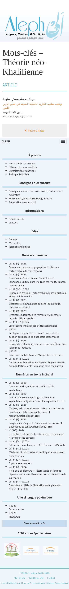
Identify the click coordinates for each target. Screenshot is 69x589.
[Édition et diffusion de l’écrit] (31, 550)
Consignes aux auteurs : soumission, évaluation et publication (36, 193)
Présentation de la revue (22, 163)
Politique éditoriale (19, 174)
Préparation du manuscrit (22, 202)
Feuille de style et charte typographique (30, 198)
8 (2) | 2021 (26, 116)
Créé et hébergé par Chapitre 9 (16, 583)
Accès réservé (62, 583)
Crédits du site (16, 219)
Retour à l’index (35, 130)
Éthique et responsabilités (23, 167)
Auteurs (13, 239)
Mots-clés (14, 243)
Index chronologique (19, 246)
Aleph (6, 141)
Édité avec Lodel (43, 583)
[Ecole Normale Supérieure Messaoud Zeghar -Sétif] (11, 550)
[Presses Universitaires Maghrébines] (50, 550)
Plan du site (20, 578)
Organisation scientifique (22, 170)
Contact (13, 222)
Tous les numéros (33, 523)
